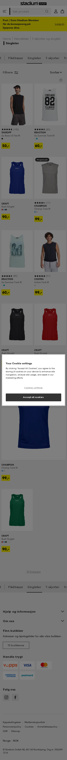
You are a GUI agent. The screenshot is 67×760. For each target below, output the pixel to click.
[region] (33, 380)
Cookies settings (33, 388)
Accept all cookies (33, 397)
